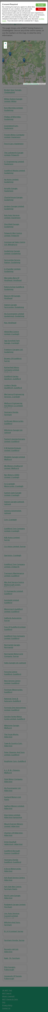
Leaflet (25, 84)
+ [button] (5, 43)
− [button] (5, 47)
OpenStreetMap (34, 84)
